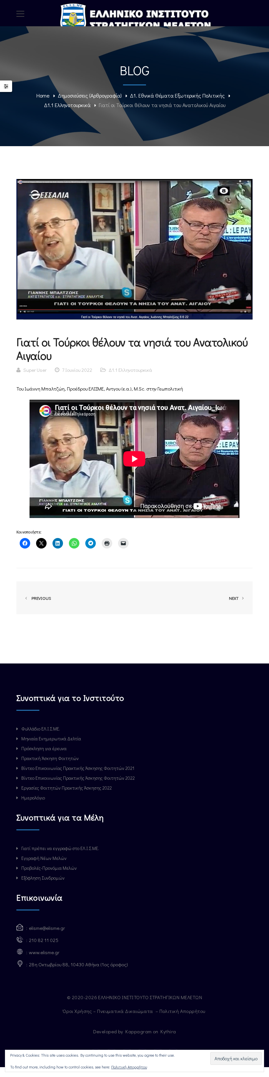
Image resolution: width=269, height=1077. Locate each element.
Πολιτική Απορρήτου (183, 1011)
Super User (35, 370)
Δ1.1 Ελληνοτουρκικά (67, 104)
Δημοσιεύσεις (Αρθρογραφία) (90, 95)
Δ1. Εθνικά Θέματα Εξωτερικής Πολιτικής (177, 95)
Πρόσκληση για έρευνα (44, 748)
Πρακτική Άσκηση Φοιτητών (50, 758)
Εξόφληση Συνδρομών (43, 878)
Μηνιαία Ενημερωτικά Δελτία (51, 738)
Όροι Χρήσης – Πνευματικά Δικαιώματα (108, 1011)
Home (43, 95)
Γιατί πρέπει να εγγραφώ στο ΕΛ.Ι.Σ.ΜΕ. (60, 848)
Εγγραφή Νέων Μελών (44, 858)
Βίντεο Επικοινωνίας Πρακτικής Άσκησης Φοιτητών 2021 (77, 768)
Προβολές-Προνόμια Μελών (49, 868)
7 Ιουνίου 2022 (77, 370)
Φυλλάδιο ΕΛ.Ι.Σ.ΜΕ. (40, 729)
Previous (40, 598)
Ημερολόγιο (33, 798)
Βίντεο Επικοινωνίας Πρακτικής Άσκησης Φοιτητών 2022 (78, 778)
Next (234, 598)
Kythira (168, 1031)
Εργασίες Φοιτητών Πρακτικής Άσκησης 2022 (66, 788)
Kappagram (138, 1031)
